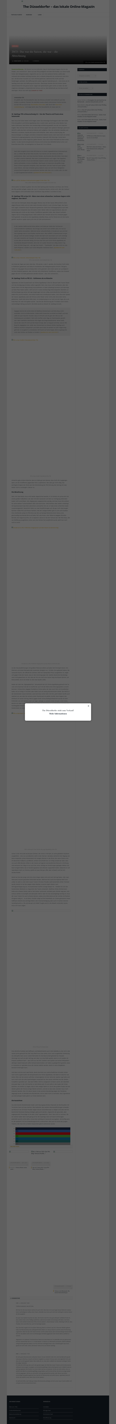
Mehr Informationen (58, 713)
